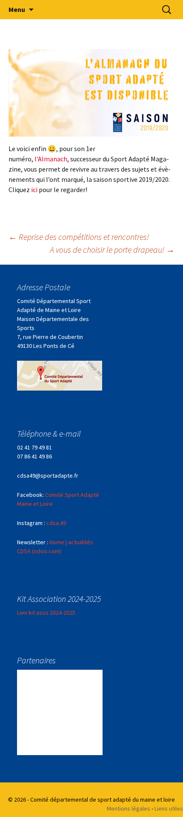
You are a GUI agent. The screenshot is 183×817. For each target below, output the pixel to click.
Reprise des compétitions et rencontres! (79, 236)
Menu (17, 9)
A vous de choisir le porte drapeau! (112, 249)
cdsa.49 (56, 523)
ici (35, 189)
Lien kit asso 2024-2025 (46, 612)
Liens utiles (168, 808)
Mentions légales (128, 808)
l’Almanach (50, 159)
